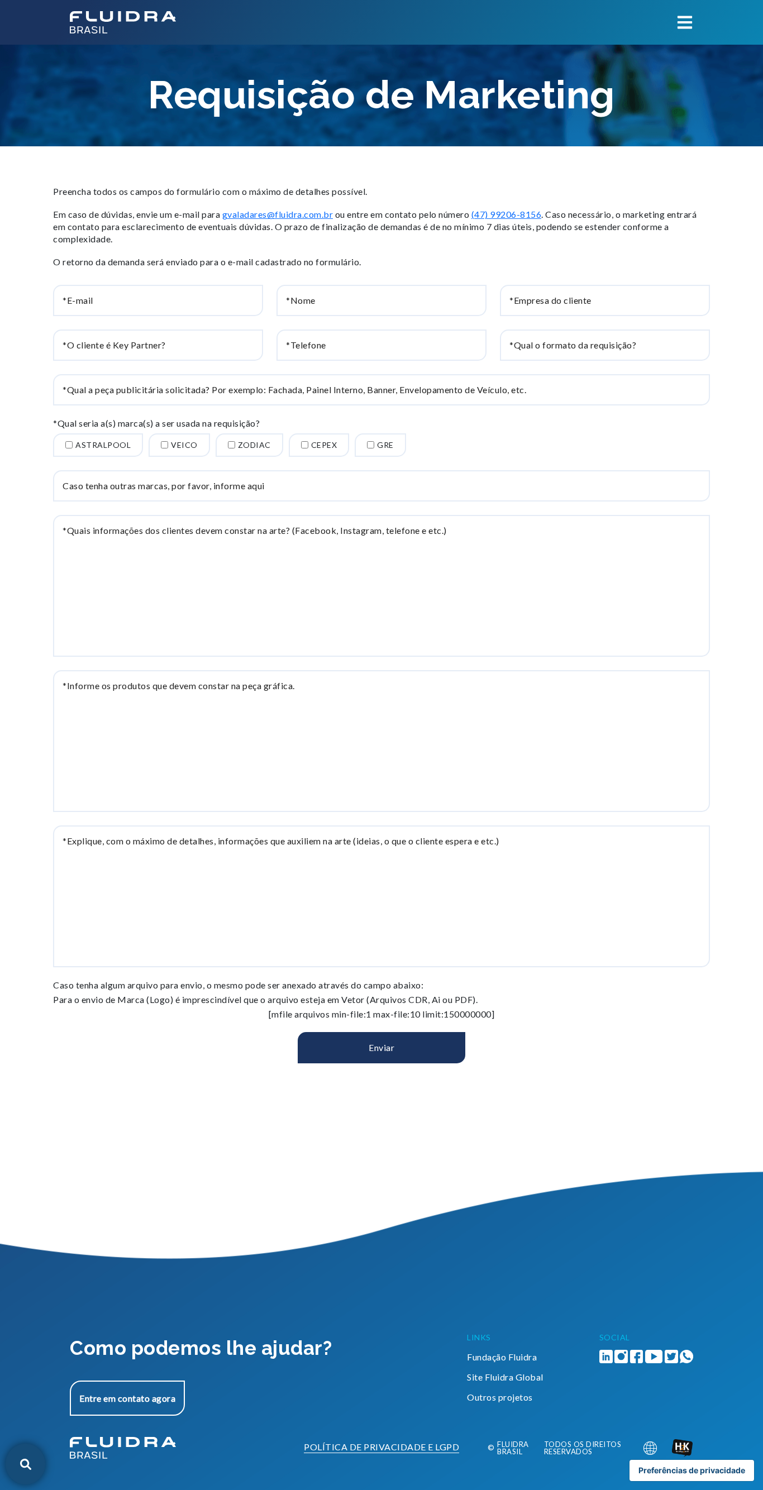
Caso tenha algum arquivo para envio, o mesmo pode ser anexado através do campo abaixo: (238, 985)
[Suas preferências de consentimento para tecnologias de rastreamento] (692, 1470)
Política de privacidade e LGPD (381, 1447)
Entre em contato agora (127, 1398)
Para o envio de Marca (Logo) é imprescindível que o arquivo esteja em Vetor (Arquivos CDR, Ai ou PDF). (265, 999)
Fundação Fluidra (502, 1356)
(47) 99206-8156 (506, 214)
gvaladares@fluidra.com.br (277, 214)
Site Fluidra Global (505, 1377)
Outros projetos (500, 1397)
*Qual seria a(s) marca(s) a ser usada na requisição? (156, 423)
